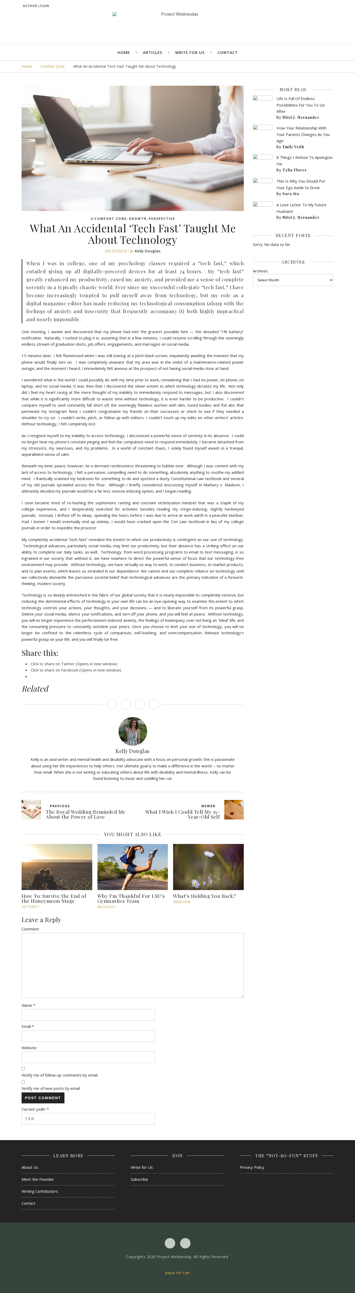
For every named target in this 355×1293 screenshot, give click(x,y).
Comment (30, 928)
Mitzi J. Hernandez (300, 117)
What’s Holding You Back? (204, 895)
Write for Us (190, 52)
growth (138, 218)
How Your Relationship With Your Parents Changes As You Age (303, 134)
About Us (30, 1167)
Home (123, 52)
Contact (228, 52)
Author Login (36, 6)
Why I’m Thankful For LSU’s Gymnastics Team (131, 898)
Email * (28, 1026)
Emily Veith (293, 146)
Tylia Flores (294, 169)
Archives (260, 270)
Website (29, 1047)
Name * (28, 1005)
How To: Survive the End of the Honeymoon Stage (54, 898)
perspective (162, 218)
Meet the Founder (38, 1179)
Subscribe (139, 1179)
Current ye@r (35, 1109)
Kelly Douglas (148, 250)
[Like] (112, 704)
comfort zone (53, 66)
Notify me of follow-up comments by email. (60, 1075)
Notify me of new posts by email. (51, 1088)
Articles (152, 52)
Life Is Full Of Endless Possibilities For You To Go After (301, 105)
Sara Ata (290, 193)
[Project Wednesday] (177, 14)
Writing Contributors (40, 1191)
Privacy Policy (252, 1167)
